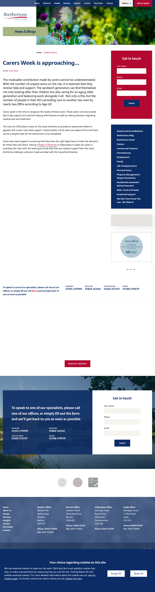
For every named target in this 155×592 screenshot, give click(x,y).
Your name (121, 66)
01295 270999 (74, 288)
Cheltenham (100, 507)
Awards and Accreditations (130, 131)
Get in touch (143, 3)
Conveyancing (124, 153)
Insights (77, 3)
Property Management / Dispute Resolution (128, 176)
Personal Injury (124, 170)
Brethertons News (126, 139)
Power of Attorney (48, 145)
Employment (123, 157)
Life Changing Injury (127, 166)
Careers (87, 3)
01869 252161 (93, 288)
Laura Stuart (13, 70)
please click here (74, 578)
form (34, 291)
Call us (125, 3)
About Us (47, 3)
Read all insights (77, 363)
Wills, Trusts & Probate (128, 190)
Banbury (41, 507)
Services (66, 3)
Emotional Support (126, 194)
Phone (119, 77)
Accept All (116, 573)
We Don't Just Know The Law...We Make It (129, 200)
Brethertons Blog (125, 135)
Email (119, 88)
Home (37, 3)
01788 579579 (131, 288)
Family (120, 161)
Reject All (138, 573)
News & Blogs (50, 52)
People (57, 3)
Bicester (70, 507)
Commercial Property (127, 148)
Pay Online (98, 3)
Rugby (126, 507)
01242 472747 (112, 288)
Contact (110, 3)
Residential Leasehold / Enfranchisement (128, 184)
